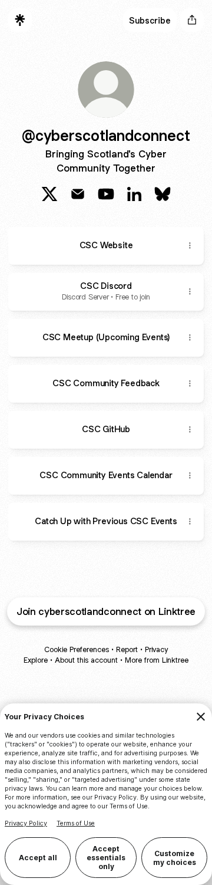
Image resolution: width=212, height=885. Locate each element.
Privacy (156, 649)
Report (127, 649)
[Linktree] (20, 20)
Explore (36, 660)
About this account (86, 660)
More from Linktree (156, 660)
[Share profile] (192, 20)
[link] (49, 194)
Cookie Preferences (76, 649)
